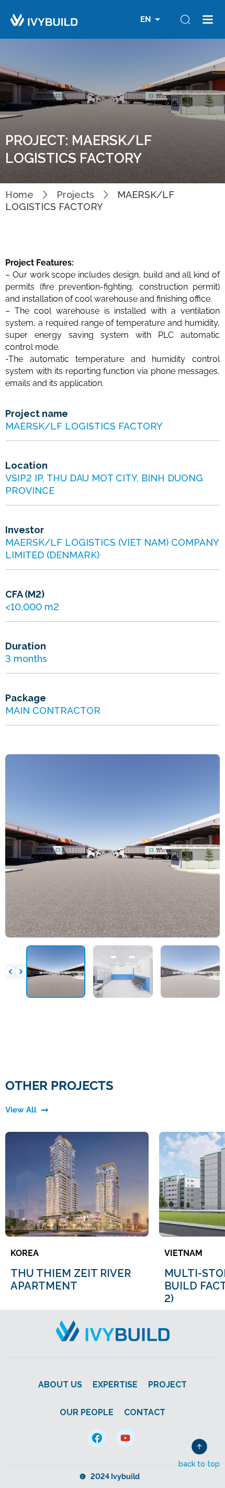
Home (19, 194)
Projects (75, 194)
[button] (10, 971)
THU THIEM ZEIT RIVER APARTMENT (70, 1279)
